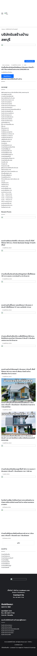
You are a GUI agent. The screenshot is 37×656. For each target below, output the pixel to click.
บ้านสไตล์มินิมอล (5, 152)
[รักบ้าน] (6, 13)
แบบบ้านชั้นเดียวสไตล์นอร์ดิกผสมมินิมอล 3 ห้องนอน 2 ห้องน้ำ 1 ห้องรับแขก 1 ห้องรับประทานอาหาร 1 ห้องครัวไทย (18, 404)
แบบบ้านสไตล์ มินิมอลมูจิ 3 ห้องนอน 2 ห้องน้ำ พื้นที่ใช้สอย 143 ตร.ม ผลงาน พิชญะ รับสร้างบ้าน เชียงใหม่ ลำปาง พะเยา (18, 371)
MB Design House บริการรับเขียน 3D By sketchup (14, 92)
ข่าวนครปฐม (32, 647)
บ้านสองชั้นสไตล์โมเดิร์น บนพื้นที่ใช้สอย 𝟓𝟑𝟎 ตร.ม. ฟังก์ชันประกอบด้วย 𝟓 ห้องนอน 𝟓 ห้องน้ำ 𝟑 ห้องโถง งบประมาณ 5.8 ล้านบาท (18, 338)
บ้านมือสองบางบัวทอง (6, 134)
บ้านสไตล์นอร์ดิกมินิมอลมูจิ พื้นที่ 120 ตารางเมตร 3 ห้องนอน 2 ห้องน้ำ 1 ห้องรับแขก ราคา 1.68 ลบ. (18, 470)
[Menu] (2, 14)
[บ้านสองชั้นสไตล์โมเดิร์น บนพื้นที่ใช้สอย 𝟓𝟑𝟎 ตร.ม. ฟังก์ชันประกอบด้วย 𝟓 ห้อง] (18, 323)
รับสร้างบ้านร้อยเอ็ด (6, 111)
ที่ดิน (2, 126)
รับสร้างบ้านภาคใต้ (6, 119)
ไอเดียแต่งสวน (5, 207)
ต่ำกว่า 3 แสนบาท (5, 201)
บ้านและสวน (4, 166)
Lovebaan (12, 647)
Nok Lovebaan (6, 65)
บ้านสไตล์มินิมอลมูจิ (6, 154)
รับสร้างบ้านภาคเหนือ (6, 113)
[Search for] (35, 14)
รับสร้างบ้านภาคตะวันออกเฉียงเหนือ (10, 109)
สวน (2, 181)
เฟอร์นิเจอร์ (4, 184)
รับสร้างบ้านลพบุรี (5, 102)
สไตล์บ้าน (3, 183)
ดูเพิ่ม (18, 543)
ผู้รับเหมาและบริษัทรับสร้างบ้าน (8, 168)
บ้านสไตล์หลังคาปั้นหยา (7, 158)
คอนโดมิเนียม (4, 122)
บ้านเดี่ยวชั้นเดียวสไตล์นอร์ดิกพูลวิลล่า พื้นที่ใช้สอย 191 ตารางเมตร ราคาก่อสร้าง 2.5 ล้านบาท (18, 275)
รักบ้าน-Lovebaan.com (22, 590)
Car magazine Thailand (22, 647)
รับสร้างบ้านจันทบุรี (6, 107)
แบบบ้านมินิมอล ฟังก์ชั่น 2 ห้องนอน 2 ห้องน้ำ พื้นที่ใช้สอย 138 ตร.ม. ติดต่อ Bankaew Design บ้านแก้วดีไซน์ (18, 243)
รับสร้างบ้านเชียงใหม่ (6, 117)
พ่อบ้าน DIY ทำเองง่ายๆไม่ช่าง (8, 171)
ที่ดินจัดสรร (4, 128)
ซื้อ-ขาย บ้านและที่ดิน (6, 124)
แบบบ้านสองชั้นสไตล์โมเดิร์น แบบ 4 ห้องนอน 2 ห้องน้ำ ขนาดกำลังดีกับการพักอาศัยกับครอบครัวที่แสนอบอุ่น (18, 438)
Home (3, 29)
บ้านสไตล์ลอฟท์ (5, 156)
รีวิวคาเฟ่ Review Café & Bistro (9, 179)
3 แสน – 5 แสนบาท (6, 198)
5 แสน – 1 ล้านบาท (5, 200)
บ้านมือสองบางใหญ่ (6, 136)
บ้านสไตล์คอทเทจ (5, 145)
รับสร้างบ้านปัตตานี (6, 121)
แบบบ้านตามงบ (5, 192)
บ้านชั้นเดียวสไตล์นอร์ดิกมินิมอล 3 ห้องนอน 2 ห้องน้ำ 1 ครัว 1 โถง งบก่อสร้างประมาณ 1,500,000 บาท (17, 68)
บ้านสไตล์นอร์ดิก (5, 151)
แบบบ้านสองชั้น (5, 203)
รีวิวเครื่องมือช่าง (5, 173)
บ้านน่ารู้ (3, 143)
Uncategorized (5, 94)
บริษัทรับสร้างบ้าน (5, 139)
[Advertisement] (20, 12)
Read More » (7, 76)
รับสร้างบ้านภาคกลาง (6, 100)
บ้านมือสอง (4, 130)
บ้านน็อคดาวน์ (4, 141)
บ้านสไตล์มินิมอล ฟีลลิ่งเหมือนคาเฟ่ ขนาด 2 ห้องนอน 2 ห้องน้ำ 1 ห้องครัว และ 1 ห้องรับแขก (17, 534)
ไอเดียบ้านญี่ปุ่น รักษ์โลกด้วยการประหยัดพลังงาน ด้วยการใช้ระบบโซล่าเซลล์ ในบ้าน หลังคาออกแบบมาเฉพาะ (17, 502)
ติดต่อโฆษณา (21, 592)
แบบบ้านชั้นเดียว (5, 190)
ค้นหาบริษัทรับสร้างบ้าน (7, 98)
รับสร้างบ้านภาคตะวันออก (7, 105)
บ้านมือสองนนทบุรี (6, 132)
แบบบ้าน (3, 186)
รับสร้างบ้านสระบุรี (6, 104)
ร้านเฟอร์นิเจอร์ (5, 177)
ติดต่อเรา (14, 592)
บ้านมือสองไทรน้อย (6, 137)
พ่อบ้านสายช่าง (5, 169)
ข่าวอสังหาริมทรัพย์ (6, 96)
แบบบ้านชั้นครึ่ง (5, 188)
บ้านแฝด (3, 164)
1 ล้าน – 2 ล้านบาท (5, 194)
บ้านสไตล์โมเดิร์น (5, 160)
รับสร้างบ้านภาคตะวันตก (7, 633)
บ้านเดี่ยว (3, 162)
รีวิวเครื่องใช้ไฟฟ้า (5, 175)
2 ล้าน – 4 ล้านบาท (5, 196)
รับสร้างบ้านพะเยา (5, 115)
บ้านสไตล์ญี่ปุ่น (5, 149)
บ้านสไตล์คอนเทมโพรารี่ (7, 147)
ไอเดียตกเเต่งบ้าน (5, 205)
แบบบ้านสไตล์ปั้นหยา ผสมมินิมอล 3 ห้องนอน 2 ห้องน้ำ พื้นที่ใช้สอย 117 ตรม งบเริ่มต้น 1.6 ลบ (17, 306)
